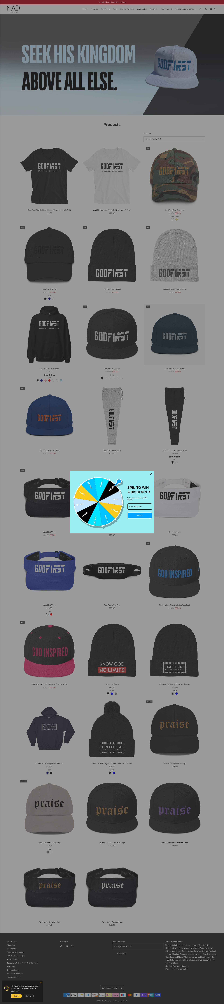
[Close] (41, 982)
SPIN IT (140, 515)
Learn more (15, 991)
